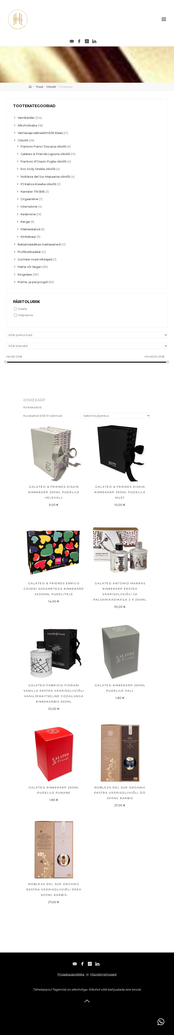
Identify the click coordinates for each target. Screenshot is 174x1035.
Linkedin (112, 1009)
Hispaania (25, 315)
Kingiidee (25, 274)
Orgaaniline (29, 199)
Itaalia (22, 308)
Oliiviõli (51, 86)
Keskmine (28, 214)
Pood (39, 86)
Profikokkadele (29, 252)
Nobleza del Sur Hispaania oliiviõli (45, 176)
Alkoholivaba (27, 125)
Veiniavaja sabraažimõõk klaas (40, 133)
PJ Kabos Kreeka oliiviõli (38, 184)
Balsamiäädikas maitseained (39, 244)
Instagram (94, 1009)
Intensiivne (29, 206)
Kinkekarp (28, 236)
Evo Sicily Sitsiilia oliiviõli (38, 169)
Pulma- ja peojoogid (33, 282)
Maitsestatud (30, 229)
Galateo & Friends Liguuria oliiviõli (45, 154)
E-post (60, 1009)
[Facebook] (79, 40)
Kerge (25, 221)
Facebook (76, 1009)
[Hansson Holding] (17, 19)
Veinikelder (26, 117)
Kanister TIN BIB (33, 191)
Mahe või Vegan (30, 267)
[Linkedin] (94, 40)
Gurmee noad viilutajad (35, 259)
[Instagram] (87, 40)
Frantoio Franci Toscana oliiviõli (43, 146)
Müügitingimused (103, 974)
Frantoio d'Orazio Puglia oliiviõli (43, 161)
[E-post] (72, 40)
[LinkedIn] (97, 963)
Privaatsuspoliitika (71, 974)
